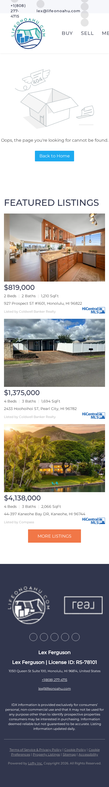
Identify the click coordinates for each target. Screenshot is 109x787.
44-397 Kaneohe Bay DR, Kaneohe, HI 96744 (44, 514)
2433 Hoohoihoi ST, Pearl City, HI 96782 (40, 408)
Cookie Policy (75, 750)
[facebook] (33, 637)
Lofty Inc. (35, 763)
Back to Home (54, 155)
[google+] (76, 637)
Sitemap (69, 754)
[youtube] (65, 637)
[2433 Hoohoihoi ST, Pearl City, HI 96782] (54, 353)
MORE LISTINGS (54, 536)
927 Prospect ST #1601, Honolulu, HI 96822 (43, 303)
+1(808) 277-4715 (54, 680)
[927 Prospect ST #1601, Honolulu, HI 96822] (54, 248)
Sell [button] (87, 33)
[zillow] (44, 637)
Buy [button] (67, 33)
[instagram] (85, 6)
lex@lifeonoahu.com (54, 688)
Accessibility (88, 754)
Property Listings (46, 754)
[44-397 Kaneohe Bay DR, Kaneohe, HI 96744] (54, 458)
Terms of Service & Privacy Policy (36, 750)
